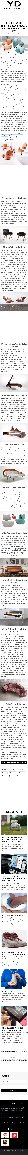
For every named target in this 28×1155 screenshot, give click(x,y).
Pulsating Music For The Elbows (12, 916)
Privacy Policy (19, 1117)
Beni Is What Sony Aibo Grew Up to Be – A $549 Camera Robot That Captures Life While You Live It (13, 840)
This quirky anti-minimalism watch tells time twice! (14, 1050)
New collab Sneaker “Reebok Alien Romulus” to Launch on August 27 (13, 953)
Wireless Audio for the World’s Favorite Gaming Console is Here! (13, 1029)
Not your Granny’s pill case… (11, 991)
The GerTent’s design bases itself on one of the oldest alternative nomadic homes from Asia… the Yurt (14, 1059)
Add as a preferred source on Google (15, 762)
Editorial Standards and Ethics (8, 1117)
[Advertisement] (14, 16)
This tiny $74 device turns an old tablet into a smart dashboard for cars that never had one (14, 879)
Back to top (13, 1152)
